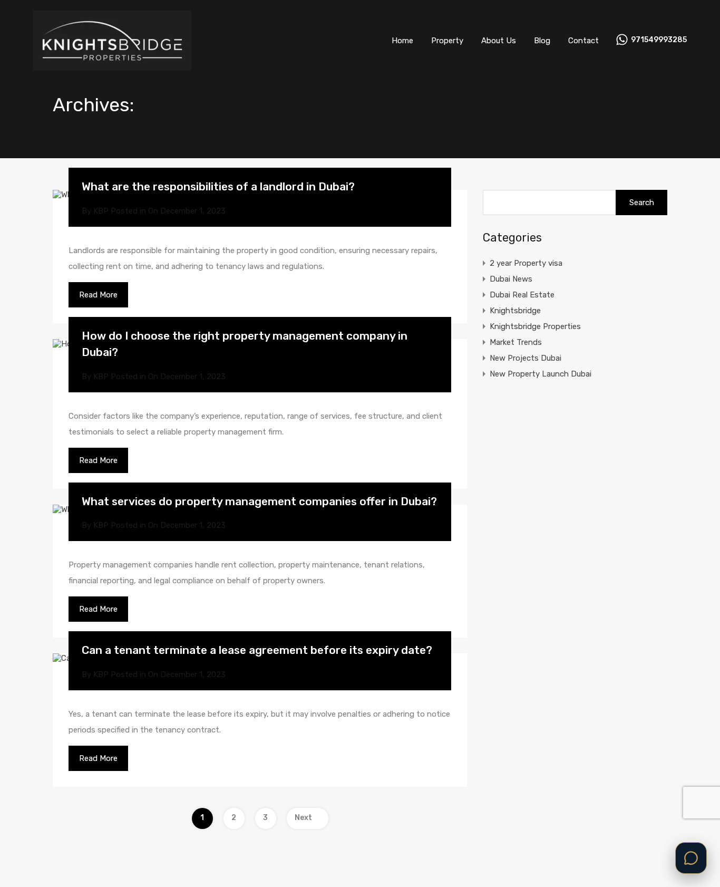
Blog (542, 40)
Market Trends (516, 342)
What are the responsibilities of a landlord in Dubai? (218, 186)
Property (447, 40)
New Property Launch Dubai (540, 374)
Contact (583, 40)
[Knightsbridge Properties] (112, 65)
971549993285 (659, 40)
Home (402, 40)
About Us (498, 40)
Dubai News (511, 279)
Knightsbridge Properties (535, 326)
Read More (98, 295)
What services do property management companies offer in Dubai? (259, 501)
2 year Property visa (526, 263)
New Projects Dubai (525, 358)
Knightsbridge (515, 310)
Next (303, 817)
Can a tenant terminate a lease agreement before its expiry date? (257, 650)
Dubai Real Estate (522, 295)
